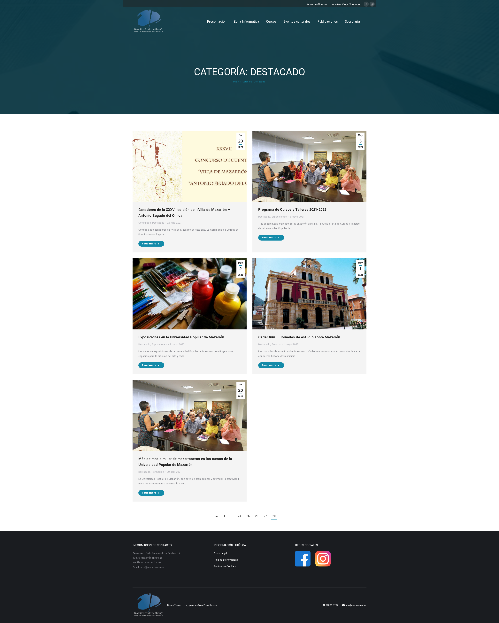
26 (256, 516)
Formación (158, 472)
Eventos (276, 344)
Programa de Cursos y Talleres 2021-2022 (292, 209)
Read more (149, 243)
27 (265, 516)
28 (274, 516)
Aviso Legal (220, 553)
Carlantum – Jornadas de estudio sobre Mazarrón (299, 337)
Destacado (158, 223)
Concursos (144, 223)
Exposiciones (279, 217)
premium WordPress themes (203, 605)
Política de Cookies (225, 566)
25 (248, 516)
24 (239, 516)
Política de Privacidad (226, 560)
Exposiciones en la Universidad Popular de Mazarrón (181, 337)
